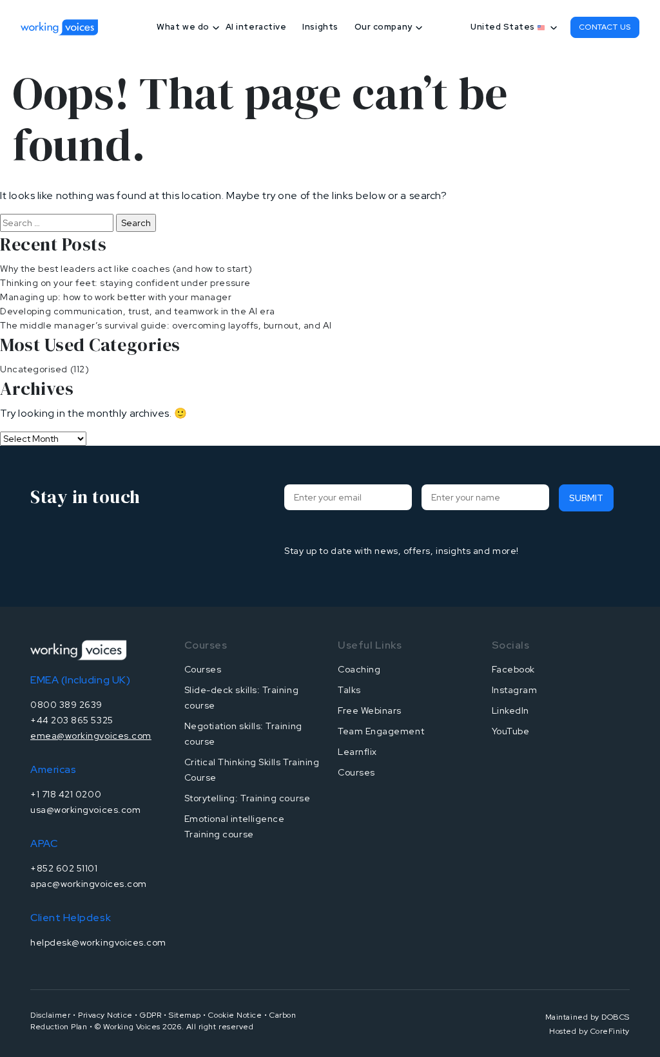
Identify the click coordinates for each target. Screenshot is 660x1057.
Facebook (513, 669)
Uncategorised (34, 369)
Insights (320, 26)
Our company (383, 26)
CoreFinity (610, 1031)
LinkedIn (510, 710)
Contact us (605, 27)
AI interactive (256, 26)
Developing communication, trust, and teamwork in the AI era (137, 311)
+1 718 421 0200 (65, 794)
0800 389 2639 (66, 704)
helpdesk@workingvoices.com (98, 942)
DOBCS (615, 1017)
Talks (349, 690)
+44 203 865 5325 (71, 720)
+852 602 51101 (64, 868)
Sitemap (185, 1015)
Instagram (515, 690)
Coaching (359, 669)
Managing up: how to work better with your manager (115, 297)
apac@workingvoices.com (88, 884)
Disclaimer (50, 1015)
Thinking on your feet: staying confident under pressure (125, 283)
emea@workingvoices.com (90, 735)
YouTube (511, 731)
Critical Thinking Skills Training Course (252, 769)
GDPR (150, 1015)
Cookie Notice (235, 1015)
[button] (511, 27)
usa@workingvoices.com (85, 809)
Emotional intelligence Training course (234, 826)
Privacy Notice (105, 1015)
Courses (203, 669)
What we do (183, 26)
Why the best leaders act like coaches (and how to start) (126, 268)
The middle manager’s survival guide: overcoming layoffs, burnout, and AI (166, 325)
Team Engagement (381, 731)
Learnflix (357, 751)
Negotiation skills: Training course (243, 733)
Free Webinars (370, 710)
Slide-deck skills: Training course (241, 697)
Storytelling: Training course (247, 798)
